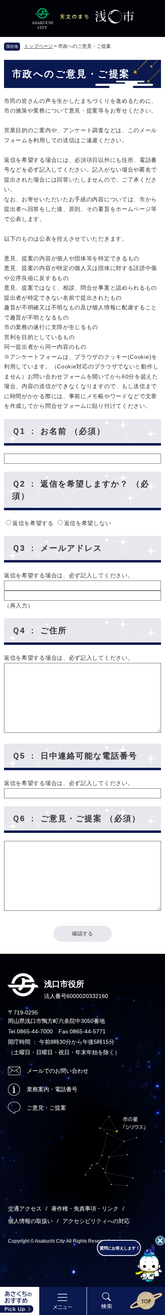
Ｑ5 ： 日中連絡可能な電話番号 (74, 755)
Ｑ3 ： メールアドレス (57, 548)
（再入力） (19, 605)
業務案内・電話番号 (52, 1089)
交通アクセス (25, 1208)
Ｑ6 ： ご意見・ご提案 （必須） (76, 818)
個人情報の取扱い (30, 1221)
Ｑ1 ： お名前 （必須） (58, 431)
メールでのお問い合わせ (58, 1071)
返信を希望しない (87, 523)
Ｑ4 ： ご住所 (39, 630)
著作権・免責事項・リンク (85, 1208)
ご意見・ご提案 (46, 1107)
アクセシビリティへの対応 (96, 1221)
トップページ (38, 46)
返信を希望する (34, 523)
